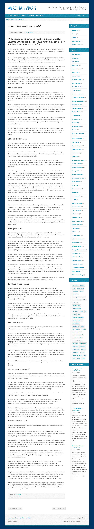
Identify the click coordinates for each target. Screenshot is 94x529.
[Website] (83, 15)
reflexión (75, 343)
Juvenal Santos (76, 207)
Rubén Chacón (76, 257)
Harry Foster (76, 181)
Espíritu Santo (76, 305)
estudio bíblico (77, 308)
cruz (74, 300)
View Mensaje (20, 19)
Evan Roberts (76, 153)
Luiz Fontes (75, 214)
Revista (16, 15)
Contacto (39, 15)
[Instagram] (80, 15)
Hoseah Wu (75, 192)
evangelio (75, 311)
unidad (82, 352)
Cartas (74, 34)
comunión (75, 294)
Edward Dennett (77, 146)
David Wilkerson (77, 138)
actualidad (75, 285)
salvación (82, 346)
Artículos (12, 19)
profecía (81, 335)
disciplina (83, 300)
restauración (82, 343)
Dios (78, 300)
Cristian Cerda (76, 112)
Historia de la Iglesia (78, 317)
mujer (82, 326)
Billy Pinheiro (76, 83)
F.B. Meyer (75, 156)
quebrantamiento (77, 341)
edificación (76, 303)
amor (74, 288)
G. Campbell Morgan (78, 160)
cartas (81, 291)
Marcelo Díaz (76, 217)
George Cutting (77, 163)
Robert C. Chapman (78, 239)
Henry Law (75, 185)
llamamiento (76, 323)
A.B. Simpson (76, 54)
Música (24, 15)
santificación (76, 349)
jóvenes (80, 320)
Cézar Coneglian (77, 94)
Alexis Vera (75, 72)
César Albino (76, 90)
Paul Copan (75, 228)
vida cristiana (76, 358)
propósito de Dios (78, 338)
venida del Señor (77, 355)
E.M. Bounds (75, 142)
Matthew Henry (77, 224)
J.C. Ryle (74, 199)
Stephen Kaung (76, 260)
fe (85, 311)
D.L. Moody (75, 122)
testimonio (75, 352)
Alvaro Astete (76, 76)
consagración (76, 297)
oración (84, 329)
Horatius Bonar (76, 189)
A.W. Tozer (75, 65)
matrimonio (76, 326)
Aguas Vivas (29, 32)
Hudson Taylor (76, 196)
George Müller (76, 171)
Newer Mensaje (15, 508)
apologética (80, 288)
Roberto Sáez (76, 242)
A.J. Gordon (75, 58)
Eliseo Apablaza (76, 149)
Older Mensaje (58, 508)
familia (81, 311)
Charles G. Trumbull (78, 97)
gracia (74, 314)
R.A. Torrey (75, 232)
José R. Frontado (77, 203)
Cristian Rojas (76, 115)
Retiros (31, 15)
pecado (75, 335)
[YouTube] (78, 15)
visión (83, 358)
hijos (79, 314)
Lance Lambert (76, 210)
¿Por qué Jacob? (77, 369)
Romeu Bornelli (76, 253)
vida (85, 355)
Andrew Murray (76, 79)
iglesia (74, 320)
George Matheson (77, 167)
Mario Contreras (77, 221)
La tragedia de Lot (77, 408)
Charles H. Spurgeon (78, 101)
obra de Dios (76, 329)
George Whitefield (77, 174)
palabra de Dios (77, 332)
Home (7, 19)
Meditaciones (76, 41)
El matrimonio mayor (78, 446)
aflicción (82, 285)
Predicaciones (76, 45)
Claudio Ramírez (77, 108)
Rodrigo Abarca (76, 246)
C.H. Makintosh (76, 87)
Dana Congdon (76, 126)
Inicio (10, 15)
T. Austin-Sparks (77, 264)
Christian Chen (76, 105)
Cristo (83, 297)
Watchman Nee (76, 271)
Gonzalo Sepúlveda (78, 178)
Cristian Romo (76, 119)
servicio (20, 497)
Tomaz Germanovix (78, 267)
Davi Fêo (74, 130)
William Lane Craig (77, 275)
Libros (74, 37)
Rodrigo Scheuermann (79, 250)
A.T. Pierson (75, 61)
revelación (75, 346)
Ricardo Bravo (76, 235)
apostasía (75, 291)
